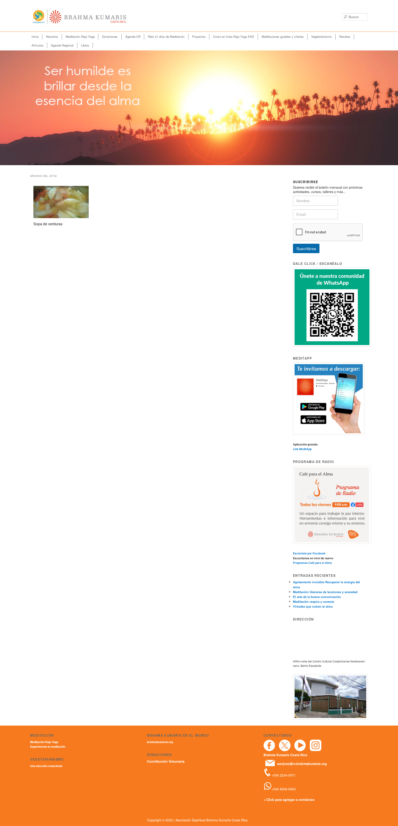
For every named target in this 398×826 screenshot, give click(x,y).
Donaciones (110, 36)
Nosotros (52, 36)
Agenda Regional (62, 45)
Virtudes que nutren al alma (313, 606)
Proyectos (199, 36)
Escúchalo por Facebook (309, 553)
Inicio (35, 36)
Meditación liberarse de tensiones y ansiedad (325, 592)
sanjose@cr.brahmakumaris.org (302, 763)
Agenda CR (132, 36)
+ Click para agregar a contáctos (288, 799)
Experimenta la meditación (47, 746)
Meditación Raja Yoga (80, 36)
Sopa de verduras (47, 223)
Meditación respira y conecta (313, 601)
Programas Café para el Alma (312, 563)
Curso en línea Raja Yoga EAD (233, 36)
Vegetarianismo (321, 36)
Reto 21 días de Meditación (166, 36)
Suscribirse (306, 248)
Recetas (344, 36)
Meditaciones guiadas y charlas (283, 36)
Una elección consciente (46, 766)
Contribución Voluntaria (165, 761)
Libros (85, 45)
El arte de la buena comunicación (317, 597)
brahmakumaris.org (160, 742)
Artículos (38, 45)
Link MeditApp (302, 449)
